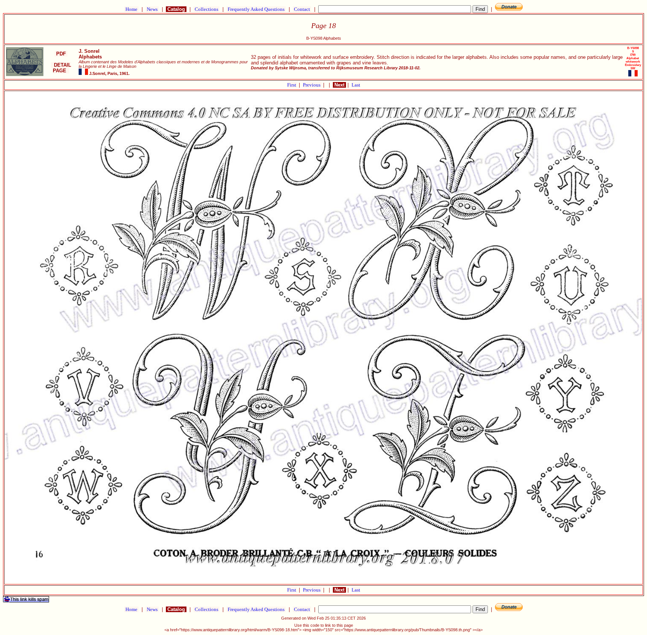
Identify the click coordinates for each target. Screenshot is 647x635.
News (152, 9)
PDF (61, 54)
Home (131, 9)
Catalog (176, 9)
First (292, 85)
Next (339, 85)
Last (356, 85)
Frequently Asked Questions (256, 9)
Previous (312, 85)
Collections (206, 9)
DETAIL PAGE (61, 67)
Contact (302, 9)
